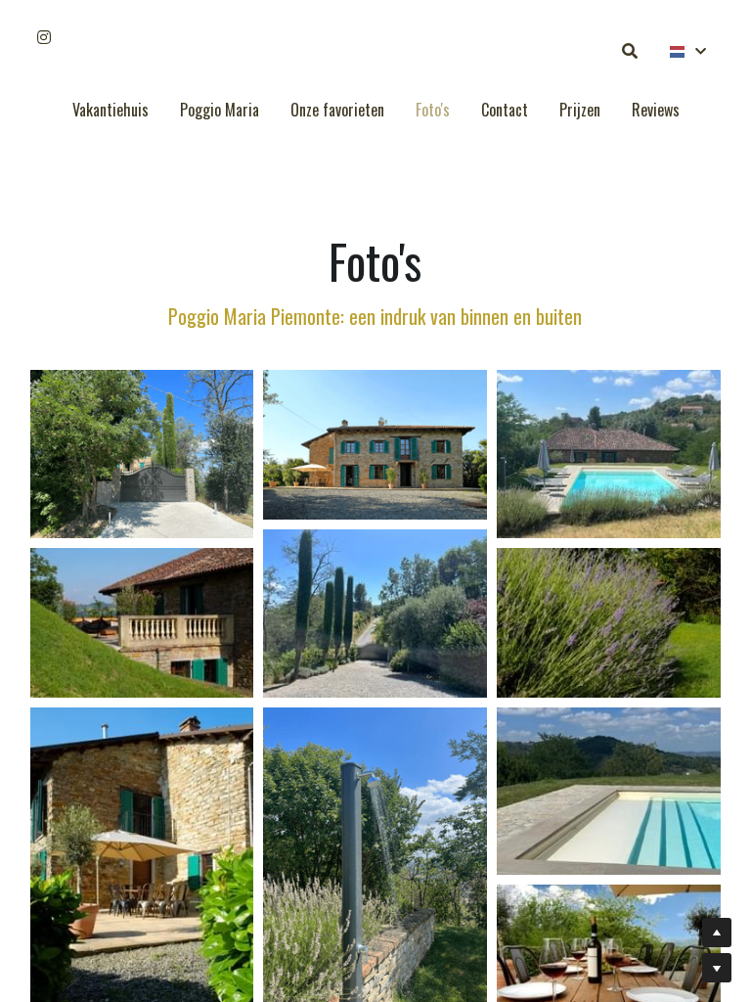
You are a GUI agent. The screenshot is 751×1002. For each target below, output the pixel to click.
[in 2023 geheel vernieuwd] (609, 454)
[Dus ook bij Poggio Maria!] (609, 623)
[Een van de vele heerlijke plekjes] (142, 623)
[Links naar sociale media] (44, 37)
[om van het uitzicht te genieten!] (609, 791)
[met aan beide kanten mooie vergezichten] (375, 445)
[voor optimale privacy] (142, 454)
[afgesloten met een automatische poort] (375, 613)
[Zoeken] (630, 51)
